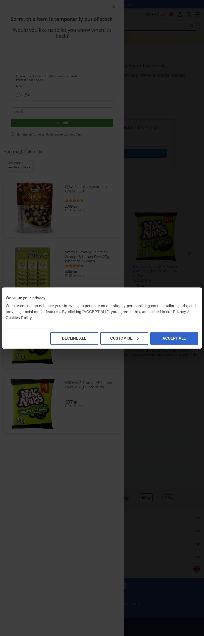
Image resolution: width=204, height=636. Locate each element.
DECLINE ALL (74, 338)
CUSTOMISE (121, 338)
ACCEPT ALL (174, 338)
